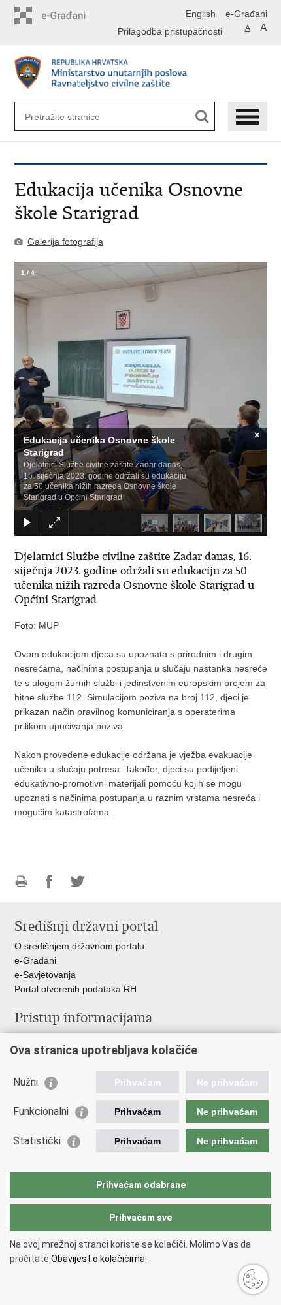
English (201, 13)
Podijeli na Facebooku (49, 881)
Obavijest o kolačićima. (98, 1258)
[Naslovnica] (140, 74)
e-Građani (246, 13)
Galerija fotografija (65, 241)
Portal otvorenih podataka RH (75, 989)
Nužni (25, 1082)
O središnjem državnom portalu (79, 946)
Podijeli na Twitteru (77, 881)
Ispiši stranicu (21, 881)
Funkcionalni (41, 1111)
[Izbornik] (247, 116)
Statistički (37, 1141)
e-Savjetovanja (45, 974)
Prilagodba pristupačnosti (170, 31)
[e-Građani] (70, 15)
